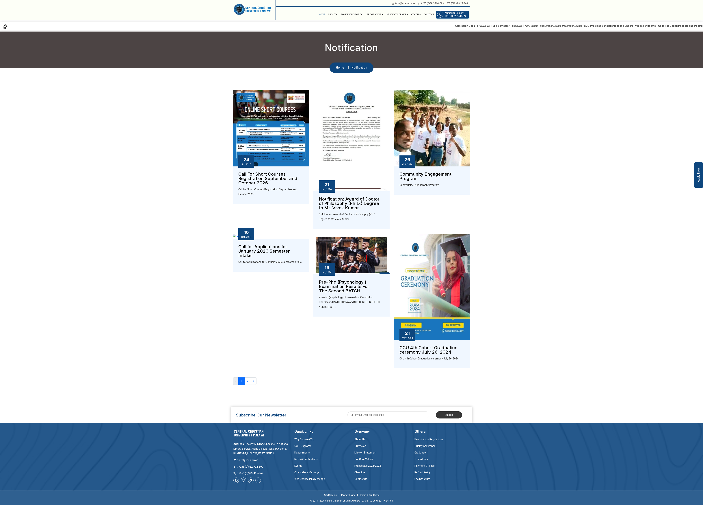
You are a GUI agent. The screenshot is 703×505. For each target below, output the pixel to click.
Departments (302, 452)
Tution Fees (421, 459)
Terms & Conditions (370, 495)
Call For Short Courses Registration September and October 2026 (267, 178)
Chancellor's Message (306, 472)
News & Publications (306, 459)
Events (298, 465)
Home (322, 14)
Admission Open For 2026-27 (404, 25)
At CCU (415, 14)
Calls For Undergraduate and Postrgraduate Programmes (625, 25)
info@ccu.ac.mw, (405, 3)
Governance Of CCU (352, 14)
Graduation (420, 452)
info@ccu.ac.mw (248, 460)
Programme (374, 14)
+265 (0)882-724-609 (432, 3)
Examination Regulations (428, 439)
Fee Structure (422, 479)
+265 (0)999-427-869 (456, 3)
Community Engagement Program (425, 176)
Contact (429, 14)
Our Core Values (363, 459)
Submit (449, 414)
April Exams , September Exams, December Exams (485, 25)
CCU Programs (302, 446)
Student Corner (396, 14)
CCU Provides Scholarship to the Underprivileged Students (552, 25)
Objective (359, 472)
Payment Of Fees (424, 465)
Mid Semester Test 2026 (439, 25)
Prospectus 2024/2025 (367, 465)
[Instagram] (243, 480)
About (332, 14)
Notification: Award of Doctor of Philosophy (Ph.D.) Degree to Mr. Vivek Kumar (349, 203)
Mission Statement (365, 452)
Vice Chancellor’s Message (309, 479)
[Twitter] (251, 480)
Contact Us (360, 479)
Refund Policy (422, 472)
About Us (359, 439)
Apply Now (698, 175)
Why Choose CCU (304, 439)
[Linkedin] (258, 480)
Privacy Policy (348, 495)
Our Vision (360, 446)
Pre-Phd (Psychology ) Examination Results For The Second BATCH (344, 286)
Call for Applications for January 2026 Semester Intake (264, 251)
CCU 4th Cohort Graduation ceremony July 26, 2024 (428, 350)
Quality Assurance (425, 446)
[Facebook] (236, 480)
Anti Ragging (330, 495)
